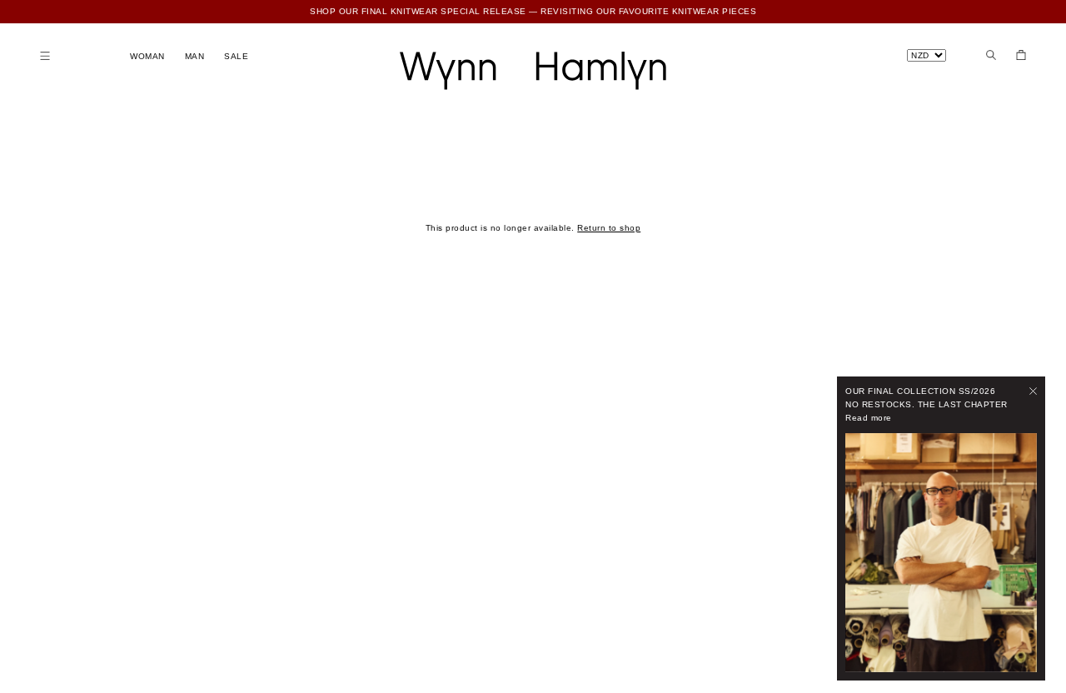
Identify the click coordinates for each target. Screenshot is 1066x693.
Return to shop (608, 227)
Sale (236, 56)
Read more (868, 417)
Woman (147, 56)
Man (195, 56)
